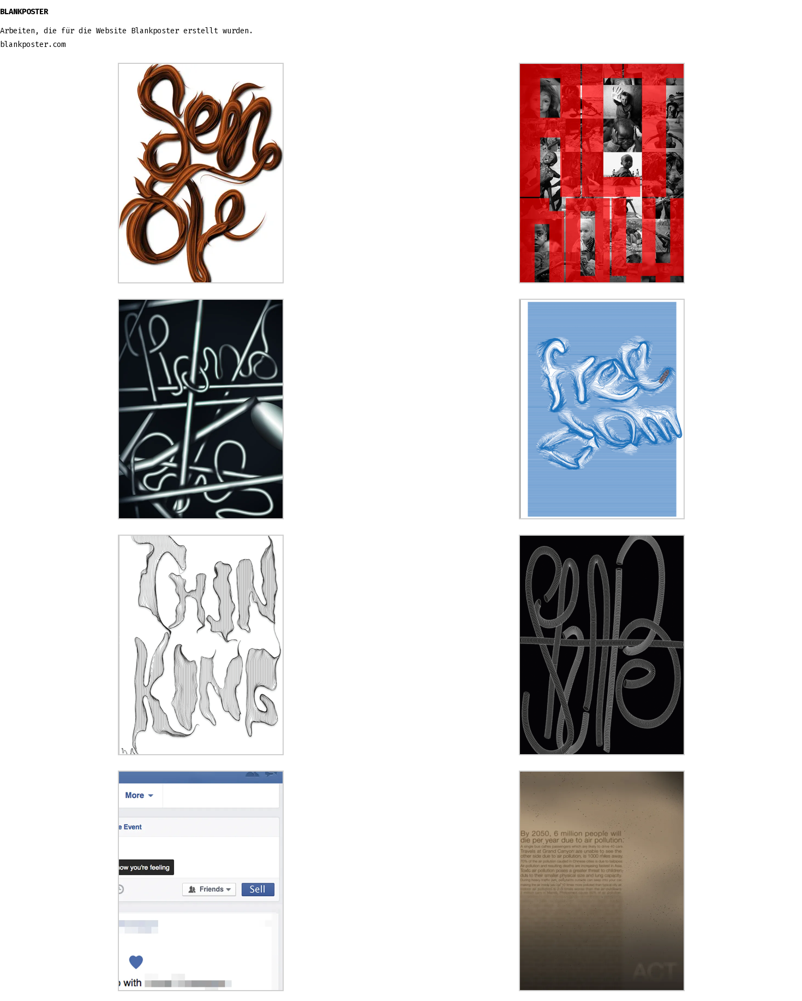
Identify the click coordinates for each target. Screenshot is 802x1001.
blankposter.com (32, 44)
